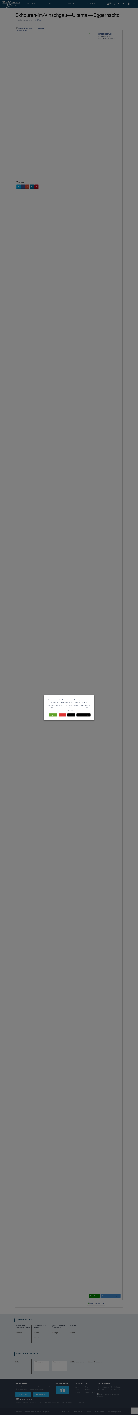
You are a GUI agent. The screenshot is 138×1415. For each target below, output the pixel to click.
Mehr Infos (71, 715)
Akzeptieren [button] (52, 715)
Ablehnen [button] (62, 715)
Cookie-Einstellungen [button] (83, 715)
